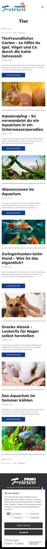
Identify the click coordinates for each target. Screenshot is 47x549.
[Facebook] (42, 488)
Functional (34, 514)
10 (15, 33)
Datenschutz (21, 487)
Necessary (17, 514)
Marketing (34, 517)
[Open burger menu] (42, 7)
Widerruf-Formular (34, 487)
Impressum (10, 487)
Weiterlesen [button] (13, 75)
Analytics (18, 517)
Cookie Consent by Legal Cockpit (35, 543)
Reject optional (23, 525)
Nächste (22, 33)
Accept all (23, 532)
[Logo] (14, 7)
